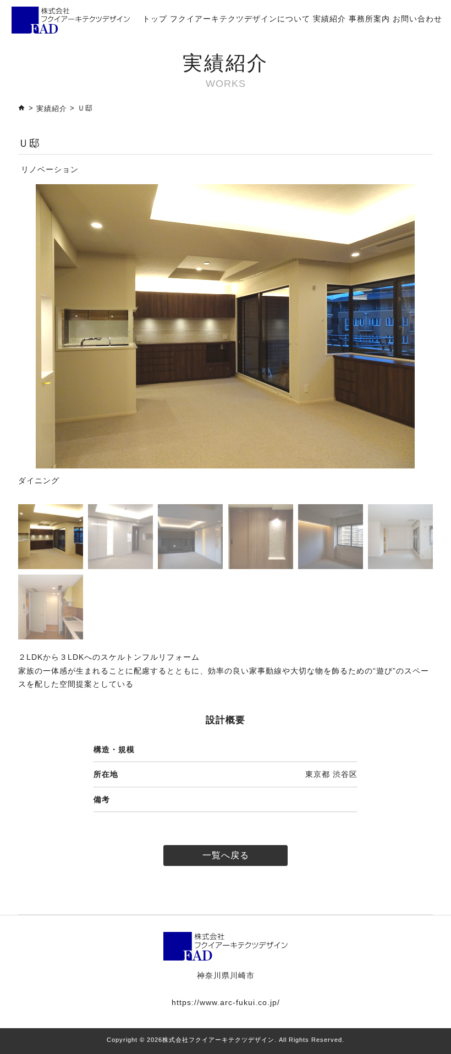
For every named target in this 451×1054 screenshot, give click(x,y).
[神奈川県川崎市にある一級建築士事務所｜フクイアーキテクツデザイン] (71, 19)
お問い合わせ (417, 18)
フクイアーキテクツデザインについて (240, 18)
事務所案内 (369, 18)
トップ (154, 18)
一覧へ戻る (225, 855)
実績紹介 (329, 18)
